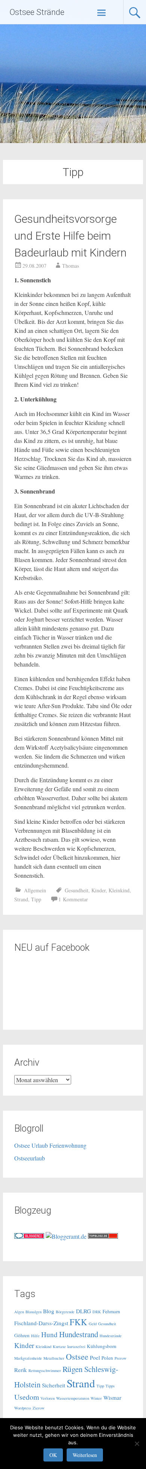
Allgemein (35, 890)
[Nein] (136, 1443)
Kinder (98, 890)
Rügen (73, 1368)
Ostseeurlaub (29, 1158)
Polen (107, 1357)
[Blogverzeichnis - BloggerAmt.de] (66, 1236)
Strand (21, 899)
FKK (78, 1321)
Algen (19, 1311)
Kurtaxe (59, 1346)
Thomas (70, 265)
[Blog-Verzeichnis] (29, 1236)
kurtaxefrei (76, 1346)
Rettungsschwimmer (44, 1370)
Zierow (39, 1408)
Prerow (121, 1358)
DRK (96, 1311)
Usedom (26, 1397)
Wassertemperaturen (72, 1398)
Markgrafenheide (28, 1358)
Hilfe (35, 1335)
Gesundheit (76, 890)
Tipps (110, 1385)
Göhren (22, 1335)
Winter (96, 1398)
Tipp (36, 899)
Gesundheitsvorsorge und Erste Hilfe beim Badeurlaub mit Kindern (70, 235)
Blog (48, 1311)
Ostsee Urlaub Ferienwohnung (50, 1145)
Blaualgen (33, 1311)
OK (53, 1455)
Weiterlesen (85, 1455)
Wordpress (22, 1408)
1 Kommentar (73, 899)
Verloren (47, 1398)
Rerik (20, 1370)
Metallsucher (53, 1358)
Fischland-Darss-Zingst (41, 1323)
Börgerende (65, 1311)
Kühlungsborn (101, 1346)
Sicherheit (53, 1385)
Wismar (112, 1397)
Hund (49, 1334)
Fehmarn (111, 1311)
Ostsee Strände (36, 12)
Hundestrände (111, 1335)
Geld (93, 1323)
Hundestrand (78, 1334)
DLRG (83, 1311)
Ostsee (77, 1356)
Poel (95, 1357)
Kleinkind (119, 890)
